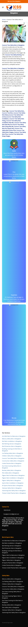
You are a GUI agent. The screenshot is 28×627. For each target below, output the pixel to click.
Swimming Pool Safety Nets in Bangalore (14, 491)
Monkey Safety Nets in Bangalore (11, 470)
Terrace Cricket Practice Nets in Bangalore (14, 493)
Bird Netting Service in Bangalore (11, 444)
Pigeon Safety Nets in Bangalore (11, 481)
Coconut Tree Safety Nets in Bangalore (13, 458)
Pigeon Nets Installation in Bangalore (13, 478)
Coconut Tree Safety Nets (16, 111)
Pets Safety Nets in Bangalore (10, 473)
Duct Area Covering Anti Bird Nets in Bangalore (12, 602)
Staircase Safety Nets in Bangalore (12, 488)
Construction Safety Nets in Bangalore (13, 461)
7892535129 (6, 510)
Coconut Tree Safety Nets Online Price (12, 129)
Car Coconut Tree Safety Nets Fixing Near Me (13, 126)
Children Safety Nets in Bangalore (11, 456)
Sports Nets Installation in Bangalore (12, 483)
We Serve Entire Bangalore (14, 1)
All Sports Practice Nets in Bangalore (12, 486)
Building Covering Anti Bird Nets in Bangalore (12, 450)
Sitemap (4, 530)
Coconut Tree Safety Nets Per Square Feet (14, 128)
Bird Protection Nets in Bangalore (11, 446)
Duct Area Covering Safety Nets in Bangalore (11, 467)
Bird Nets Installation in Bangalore (12, 441)
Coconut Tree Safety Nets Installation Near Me (11, 122)
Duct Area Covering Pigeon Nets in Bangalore (12, 597)
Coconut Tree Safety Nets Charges (13, 131)
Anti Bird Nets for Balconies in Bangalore (13, 436)
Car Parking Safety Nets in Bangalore (12, 453)
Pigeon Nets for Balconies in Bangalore (13, 476)
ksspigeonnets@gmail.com (11, 514)
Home (4, 20)
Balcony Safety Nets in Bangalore (11, 439)
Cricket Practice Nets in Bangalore (11, 464)
